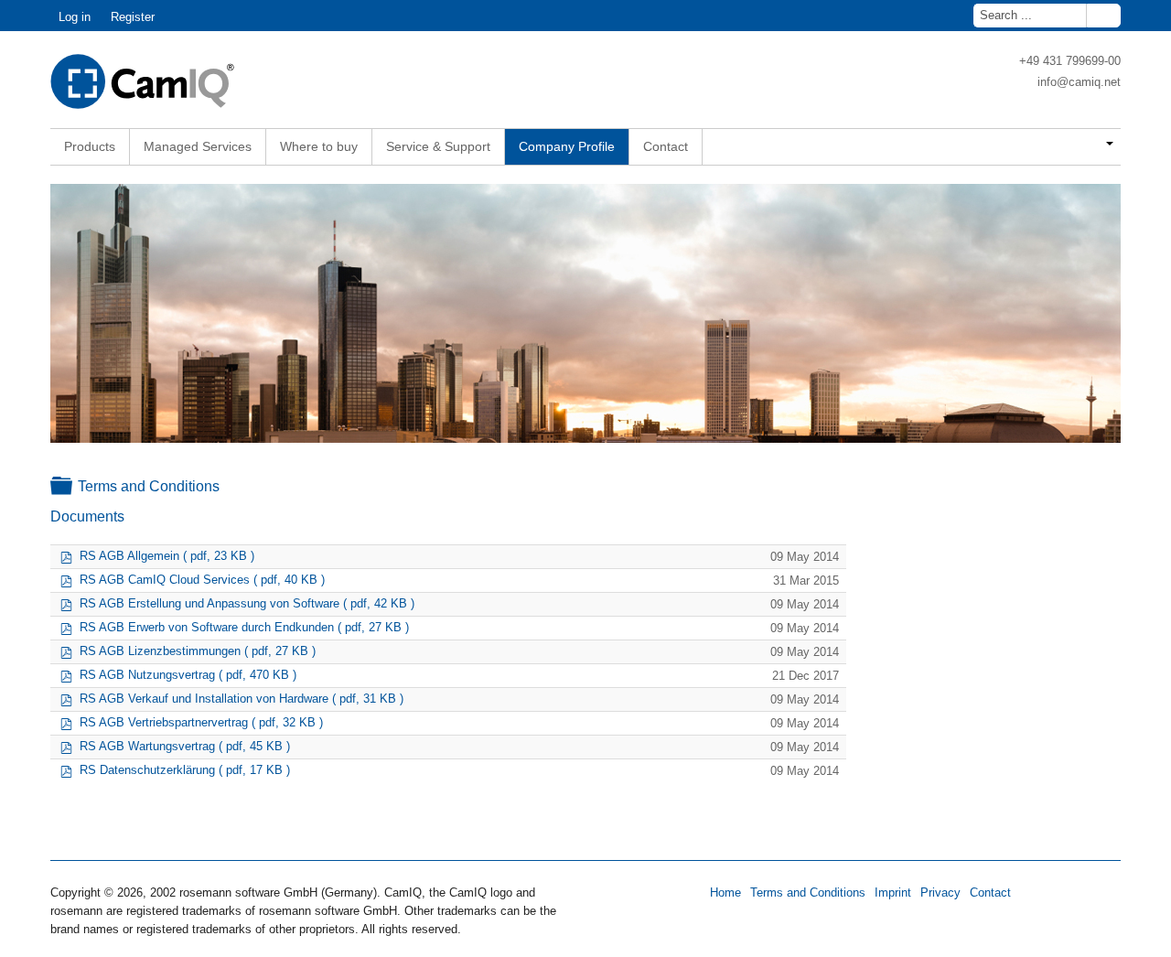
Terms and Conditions (807, 892)
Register (133, 17)
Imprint (893, 892)
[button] (1098, 144)
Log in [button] (75, 17)
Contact (990, 892)
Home (725, 892)
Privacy (940, 892)
